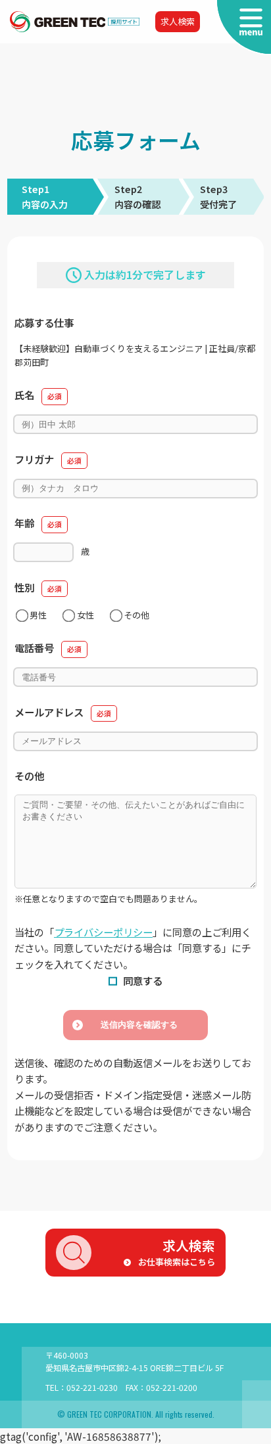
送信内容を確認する (139, 1025)
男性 (38, 615)
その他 (136, 615)
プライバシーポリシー (103, 932)
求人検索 (177, 21)
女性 (85, 615)
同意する (142, 980)
